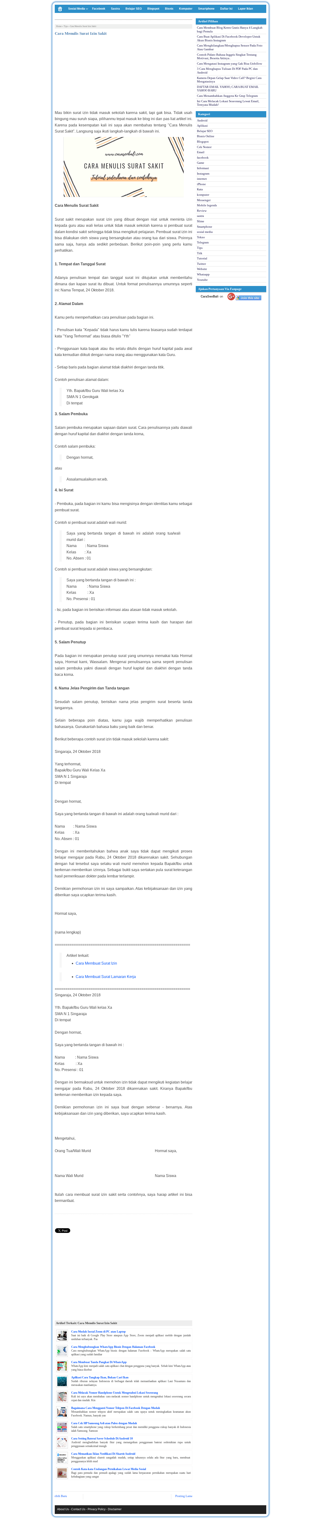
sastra (200, 216)
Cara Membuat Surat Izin (96, 963)
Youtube (202, 280)
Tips (66, 26)
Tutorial (202, 258)
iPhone (201, 184)
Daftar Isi (226, 8)
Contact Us (78, 1509)
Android (202, 120)
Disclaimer (114, 1509)
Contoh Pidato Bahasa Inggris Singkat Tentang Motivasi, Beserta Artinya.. (227, 56)
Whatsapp (203, 274)
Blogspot (153, 8)
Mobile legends (207, 205)
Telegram (203, 242)
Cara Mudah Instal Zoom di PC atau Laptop (98, 1331)
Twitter (201, 264)
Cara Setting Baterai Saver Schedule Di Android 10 (102, 1438)
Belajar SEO (133, 8)
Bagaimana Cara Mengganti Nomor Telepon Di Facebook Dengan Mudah (115, 1408)
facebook (203, 157)
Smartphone (206, 8)
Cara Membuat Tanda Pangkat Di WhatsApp (99, 1362)
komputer (203, 194)
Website (202, 269)
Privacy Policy (97, 1509)
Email (200, 152)
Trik (199, 253)
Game (200, 162)
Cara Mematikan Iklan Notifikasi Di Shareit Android (103, 1453)
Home (59, 26)
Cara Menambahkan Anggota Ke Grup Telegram (227, 96)
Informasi (203, 168)
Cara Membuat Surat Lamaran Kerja (106, 977)
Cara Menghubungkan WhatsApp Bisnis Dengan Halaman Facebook (113, 1347)
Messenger (204, 200)
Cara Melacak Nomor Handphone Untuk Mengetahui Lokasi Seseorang (114, 1392)
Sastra (115, 8)
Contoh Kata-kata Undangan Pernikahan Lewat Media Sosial (108, 1469)
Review (202, 210)
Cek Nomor (204, 147)
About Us (63, 1509)
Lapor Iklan (245, 8)
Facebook (98, 8)
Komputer (185, 8)
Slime (200, 221)
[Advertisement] (123, 74)
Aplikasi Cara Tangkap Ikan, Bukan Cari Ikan (100, 1377)
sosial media (205, 232)
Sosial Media (76, 8)
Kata (200, 189)
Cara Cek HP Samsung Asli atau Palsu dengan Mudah (104, 1423)
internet (202, 178)
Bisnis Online (205, 136)
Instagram (203, 173)
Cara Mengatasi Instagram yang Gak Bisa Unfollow (229, 63)
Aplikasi (202, 125)
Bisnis (169, 8)
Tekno (201, 237)
